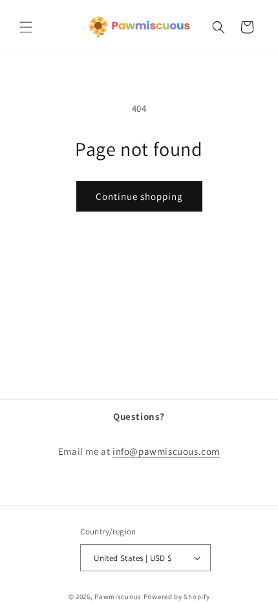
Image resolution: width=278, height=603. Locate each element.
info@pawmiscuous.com (166, 451)
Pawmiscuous (118, 596)
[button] (26, 27)
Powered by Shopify (177, 596)
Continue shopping (139, 196)
